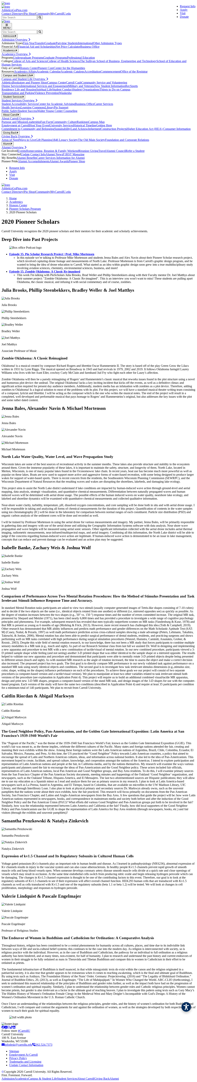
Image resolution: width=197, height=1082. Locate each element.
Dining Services (11, 86)
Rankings (82, 122)
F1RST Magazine (73, 154)
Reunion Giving (88, 151)
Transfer (40, 43)
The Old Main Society (91, 139)
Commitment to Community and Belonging (28, 128)
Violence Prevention (46, 93)
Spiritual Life (44, 89)
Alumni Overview (13, 147)
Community (43, 13)
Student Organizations (86, 89)
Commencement (110, 71)
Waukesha (65, 93)
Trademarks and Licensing (25, 1061)
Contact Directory (12, 13)
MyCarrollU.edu (61, 13)
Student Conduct (62, 89)
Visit (182, 13)
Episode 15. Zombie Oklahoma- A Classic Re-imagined (44, 271)
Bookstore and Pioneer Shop (29, 82)
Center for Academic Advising (56, 104)
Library (49, 107)
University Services (61, 125)
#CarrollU (24, 1030)
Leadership (33, 122)
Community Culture (65, 122)
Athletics (7, 82)
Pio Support (61, 107)
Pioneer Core (46, 68)
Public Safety (10, 111)
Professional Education (81, 57)
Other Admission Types (107, 43)
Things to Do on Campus (114, 89)
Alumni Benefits (27, 157)
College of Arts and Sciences (29, 61)
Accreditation (92, 71)
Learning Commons (33, 107)
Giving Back (102, 1078)
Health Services (11, 107)
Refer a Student (135, 151)
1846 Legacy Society (65, 139)
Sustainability (62, 128)
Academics (16, 201)
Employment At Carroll (23, 1054)
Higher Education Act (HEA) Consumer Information (159, 128)
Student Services (67, 1078)
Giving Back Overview (16, 136)
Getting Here (104, 125)
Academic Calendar (49, 71)
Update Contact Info (33, 154)
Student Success (27, 111)
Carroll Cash (73, 82)
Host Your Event (39, 125)
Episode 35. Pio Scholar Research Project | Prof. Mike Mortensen (51, 254)
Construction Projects (114, 128)
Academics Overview (15, 54)
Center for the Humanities (69, 68)
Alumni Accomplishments (33, 161)
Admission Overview (15, 39)
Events (22, 151)
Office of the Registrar (134, 71)
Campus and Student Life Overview (24, 79)
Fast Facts (46, 122)
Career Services (103, 104)
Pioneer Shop (77, 161)
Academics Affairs (25, 71)
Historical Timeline (84, 125)
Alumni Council (116, 151)
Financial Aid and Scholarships (37, 46)
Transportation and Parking (18, 93)
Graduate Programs (55, 57)
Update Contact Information (26, 1065)
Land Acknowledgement (86, 128)
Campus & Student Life (42, 1078)
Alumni (114, 1078)
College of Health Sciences (63, 61)
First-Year (29, 43)
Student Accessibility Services (20, 104)
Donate (184, 16)
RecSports (131, 86)
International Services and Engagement (44, 86)
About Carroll (85, 1078)
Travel (102, 151)
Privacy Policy (18, 1058)
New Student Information (109, 86)
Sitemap (14, 1051)
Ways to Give (27, 139)
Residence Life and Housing (19, 89)
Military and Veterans (81, 86)
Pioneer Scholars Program (25, 208)
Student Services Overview (18, 100)
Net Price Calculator (68, 46)
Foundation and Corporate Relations (127, 139)
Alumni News (54, 154)
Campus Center (56, 82)
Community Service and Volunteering (104, 82)
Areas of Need (10, 139)
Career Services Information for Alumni (61, 157)
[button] (186, 1007)
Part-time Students (67, 43)
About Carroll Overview (17, 118)
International (85, 43)
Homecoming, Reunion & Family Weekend (52, 151)
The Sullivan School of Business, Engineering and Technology (118, 61)
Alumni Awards (59, 161)
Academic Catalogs (72, 71)
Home (13, 198)
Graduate (50, 43)
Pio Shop (29, 13)
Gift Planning (44, 139)
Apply (184, 9)
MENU (6, 27)
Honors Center (29, 68)
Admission (8, 1078)
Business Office (89, 46)
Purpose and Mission (14, 122)
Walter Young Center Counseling (57, 111)
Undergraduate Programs (28, 57)
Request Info (187, 6)
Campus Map (96, 122)
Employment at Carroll (15, 125)
